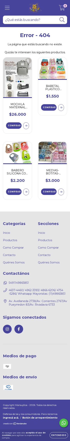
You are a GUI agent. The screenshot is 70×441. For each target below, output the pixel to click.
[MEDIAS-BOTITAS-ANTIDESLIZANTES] (61, 191)
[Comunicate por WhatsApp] (63, 423)
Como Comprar (13, 247)
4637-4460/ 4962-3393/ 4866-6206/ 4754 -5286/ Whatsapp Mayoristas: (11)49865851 (37, 291)
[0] (62, 9)
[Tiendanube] (15, 424)
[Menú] (7, 8)
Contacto (9, 255)
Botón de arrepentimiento (40, 417)
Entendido (58, 435)
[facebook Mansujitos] (18, 329)
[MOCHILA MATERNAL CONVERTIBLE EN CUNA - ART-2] (26, 125)
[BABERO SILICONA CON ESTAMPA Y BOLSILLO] (26, 191)
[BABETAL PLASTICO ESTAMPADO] (61, 107)
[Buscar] (62, 19)
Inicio (6, 233)
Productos (10, 240)
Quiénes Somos (13, 262)
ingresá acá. (11, 417)
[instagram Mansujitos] (7, 329)
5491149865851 (19, 283)
